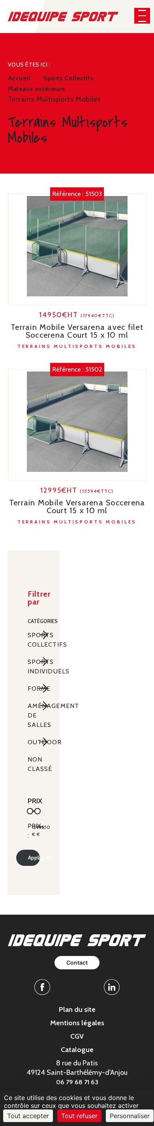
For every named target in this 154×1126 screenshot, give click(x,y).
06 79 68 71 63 (77, 1082)
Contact (77, 962)
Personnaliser (130, 1116)
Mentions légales (77, 1023)
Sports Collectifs (34, 639)
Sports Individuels (34, 666)
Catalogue (77, 1049)
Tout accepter (28, 1116)
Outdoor (34, 742)
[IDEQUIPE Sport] (63, 16)
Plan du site (77, 1009)
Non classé (34, 764)
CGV (77, 1036)
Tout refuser (79, 1116)
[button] (142, 16)
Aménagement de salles (34, 715)
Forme (34, 688)
